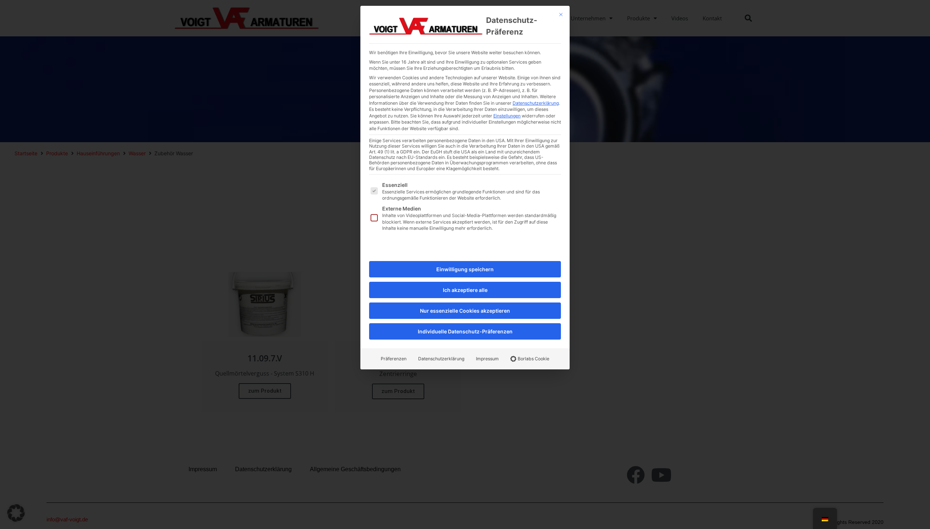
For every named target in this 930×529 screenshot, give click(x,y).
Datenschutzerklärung (536, 103)
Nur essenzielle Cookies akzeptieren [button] (465, 311)
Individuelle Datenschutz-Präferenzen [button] (465, 331)
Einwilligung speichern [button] (465, 269)
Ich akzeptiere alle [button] (465, 290)
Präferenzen (394, 358)
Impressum (487, 358)
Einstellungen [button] (507, 116)
